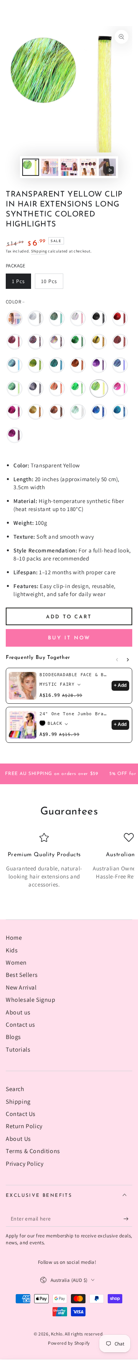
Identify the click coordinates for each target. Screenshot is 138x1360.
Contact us (20, 1025)
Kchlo (56, 1334)
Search (15, 1089)
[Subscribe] (127, 1219)
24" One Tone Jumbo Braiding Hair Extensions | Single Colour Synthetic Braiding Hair (73, 713)
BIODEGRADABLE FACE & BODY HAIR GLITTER (73, 674)
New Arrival (21, 987)
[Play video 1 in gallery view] (107, 167)
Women (16, 963)
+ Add (120, 685)
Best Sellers (22, 975)
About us (18, 1012)
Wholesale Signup (31, 1000)
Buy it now (69, 638)
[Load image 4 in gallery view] (88, 167)
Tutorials (18, 1049)
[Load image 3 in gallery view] (69, 167)
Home (14, 938)
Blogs (13, 1037)
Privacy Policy (24, 1164)
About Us (18, 1139)
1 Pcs (21, 283)
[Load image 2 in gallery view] (49, 167)
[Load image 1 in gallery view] (30, 167)
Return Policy (24, 1126)
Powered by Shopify (69, 1343)
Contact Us (21, 1114)
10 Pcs (52, 283)
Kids (12, 950)
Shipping (39, 251)
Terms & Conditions (33, 1151)
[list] (69, 860)
